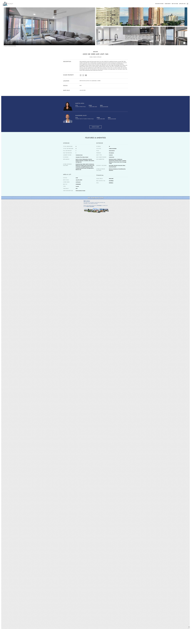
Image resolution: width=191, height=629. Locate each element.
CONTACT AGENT (95, 126)
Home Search (168, 3)
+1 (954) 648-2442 (93, 106)
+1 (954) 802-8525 (101, 118)
